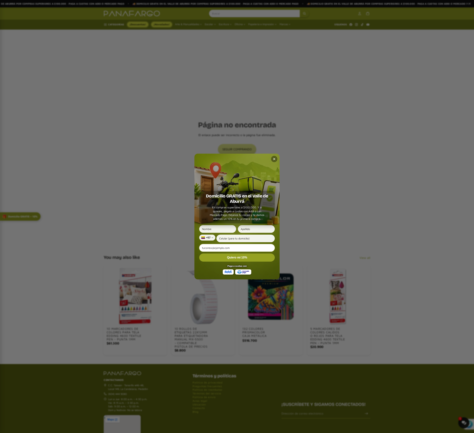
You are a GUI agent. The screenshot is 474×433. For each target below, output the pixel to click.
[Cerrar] (274, 159)
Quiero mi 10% (237, 257)
